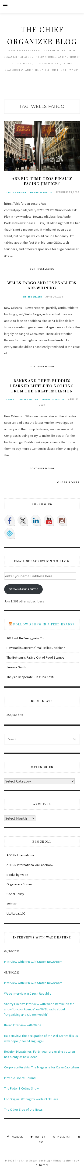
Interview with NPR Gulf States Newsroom (33, 962)
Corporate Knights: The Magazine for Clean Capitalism (41, 1067)
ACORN (10, 399)
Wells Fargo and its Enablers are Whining (41, 285)
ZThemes (42, 1165)
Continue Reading (42, 268)
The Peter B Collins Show (21, 1088)
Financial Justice (41, 192)
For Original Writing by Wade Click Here (31, 1099)
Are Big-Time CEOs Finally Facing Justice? (42, 181)
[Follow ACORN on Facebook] (9, 520)
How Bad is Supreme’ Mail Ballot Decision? (36, 648)
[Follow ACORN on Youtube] (49, 520)
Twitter (12, 904)
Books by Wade (17, 875)
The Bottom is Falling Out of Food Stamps (35, 657)
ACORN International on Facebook (30, 865)
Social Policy (15, 894)
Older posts (68, 482)
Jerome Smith (16, 667)
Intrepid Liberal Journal (20, 1078)
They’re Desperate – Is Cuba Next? (30, 677)
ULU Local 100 (16, 913)
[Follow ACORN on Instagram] (62, 520)
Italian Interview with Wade (22, 1025)
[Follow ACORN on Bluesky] (9, 533)
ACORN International (21, 855)
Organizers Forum (19, 884)
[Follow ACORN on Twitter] (22, 520)
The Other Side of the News (23, 1109)
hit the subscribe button (23, 589)
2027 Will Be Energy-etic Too (26, 638)
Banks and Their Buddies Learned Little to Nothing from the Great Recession (42, 385)
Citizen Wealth (16, 192)
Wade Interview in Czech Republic (27, 993)
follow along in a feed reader (44, 624)
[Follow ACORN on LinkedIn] (36, 520)
